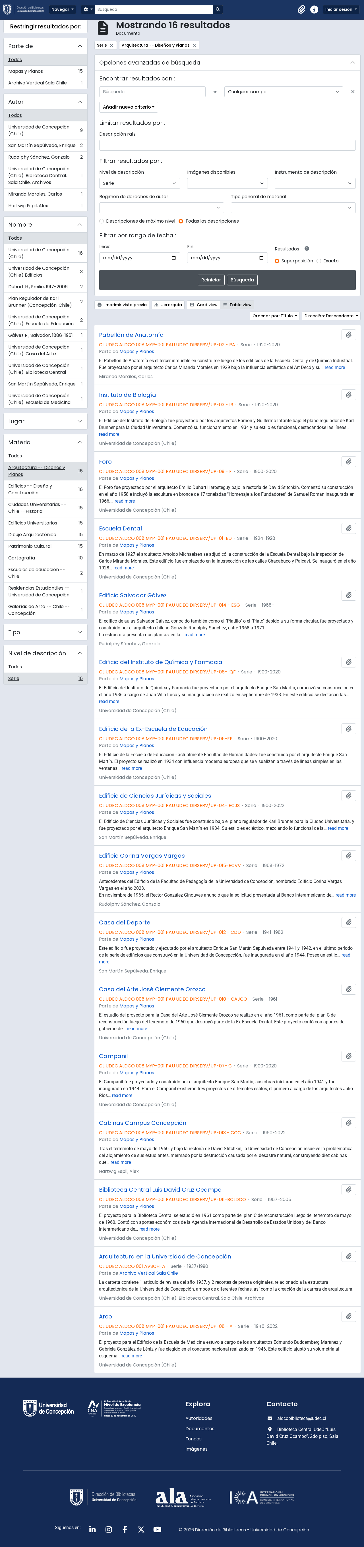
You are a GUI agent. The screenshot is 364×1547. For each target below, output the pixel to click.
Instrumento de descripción (306, 172)
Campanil (113, 1056)
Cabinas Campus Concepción (142, 1122)
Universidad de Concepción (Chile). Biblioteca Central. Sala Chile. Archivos (45, 175)
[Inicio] (26, 9)
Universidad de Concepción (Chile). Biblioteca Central (45, 369)
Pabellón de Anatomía (131, 334)
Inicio (105, 246)
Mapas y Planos (45, 72)
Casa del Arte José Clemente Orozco (152, 989)
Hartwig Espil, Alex (45, 206)
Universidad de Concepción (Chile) (45, 130)
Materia (19, 442)
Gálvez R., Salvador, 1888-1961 (45, 336)
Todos (15, 59)
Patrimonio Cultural (45, 547)
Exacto (331, 261)
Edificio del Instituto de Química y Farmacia (160, 662)
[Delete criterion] (353, 91)
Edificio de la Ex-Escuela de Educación (153, 728)
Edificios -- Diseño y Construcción (45, 489)
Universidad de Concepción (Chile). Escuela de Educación (45, 320)
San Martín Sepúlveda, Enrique (45, 147)
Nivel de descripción (37, 653)
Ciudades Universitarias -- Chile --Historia (45, 508)
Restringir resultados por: (45, 26)
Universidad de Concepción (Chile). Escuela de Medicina (45, 399)
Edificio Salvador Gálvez (133, 595)
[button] (301, 9)
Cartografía (45, 559)
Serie (45, 679)
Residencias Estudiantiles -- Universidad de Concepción (45, 591)
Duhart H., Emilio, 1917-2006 (45, 288)
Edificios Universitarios (45, 524)
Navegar (61, 9)
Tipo (14, 632)
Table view (240, 305)
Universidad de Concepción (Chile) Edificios (45, 271)
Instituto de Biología (127, 394)
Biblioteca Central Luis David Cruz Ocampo (160, 1189)
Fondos (193, 1439)
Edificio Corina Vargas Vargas (142, 855)
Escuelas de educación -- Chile (45, 573)
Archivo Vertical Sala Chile (45, 84)
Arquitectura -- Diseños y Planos (45, 471)
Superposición (297, 261)
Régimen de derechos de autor (133, 196)
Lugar (16, 421)
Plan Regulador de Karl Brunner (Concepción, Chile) (45, 301)
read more (335, 367)
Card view (207, 305)
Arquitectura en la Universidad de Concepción (165, 1256)
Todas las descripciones (212, 221)
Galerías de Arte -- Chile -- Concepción (45, 610)
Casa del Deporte (124, 922)
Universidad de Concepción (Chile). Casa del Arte (45, 350)
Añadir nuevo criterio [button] (127, 107)
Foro (105, 461)
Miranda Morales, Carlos (45, 195)
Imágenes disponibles (211, 172)
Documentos (199, 1428)
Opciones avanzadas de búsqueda (149, 63)
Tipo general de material (258, 196)
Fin (190, 246)
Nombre (20, 225)
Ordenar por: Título (273, 316)
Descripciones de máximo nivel (140, 221)
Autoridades (198, 1418)
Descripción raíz (117, 134)
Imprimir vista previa (125, 305)
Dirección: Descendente (330, 316)
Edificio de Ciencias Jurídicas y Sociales (155, 795)
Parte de (20, 46)
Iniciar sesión (339, 9)
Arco (105, 1316)
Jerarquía (171, 305)
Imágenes (196, 1449)
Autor (16, 102)
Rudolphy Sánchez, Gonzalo (45, 158)
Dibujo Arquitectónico (45, 536)
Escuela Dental (120, 528)
